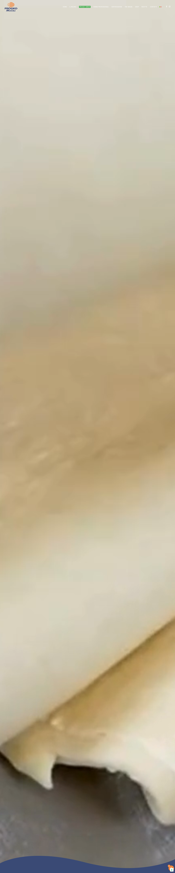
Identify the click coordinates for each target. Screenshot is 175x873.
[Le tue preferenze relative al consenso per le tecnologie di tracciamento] (172, 870)
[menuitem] (160, 7)
